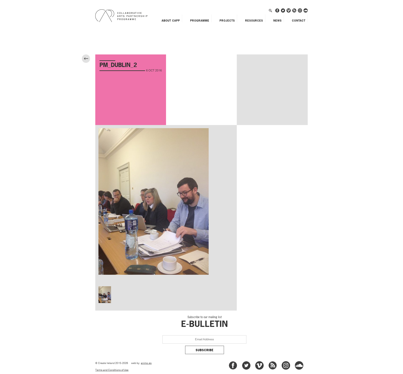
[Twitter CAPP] (283, 11)
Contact (298, 20)
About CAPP (171, 20)
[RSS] (272, 368)
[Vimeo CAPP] (289, 11)
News (277, 20)
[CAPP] (122, 15)
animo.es (146, 363)
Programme (199, 20)
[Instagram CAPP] (300, 11)
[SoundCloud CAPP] (306, 11)
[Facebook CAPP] (277, 11)
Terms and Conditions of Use (111, 370)
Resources (254, 20)
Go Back (89, 59)
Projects (227, 20)
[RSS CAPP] (294, 11)
